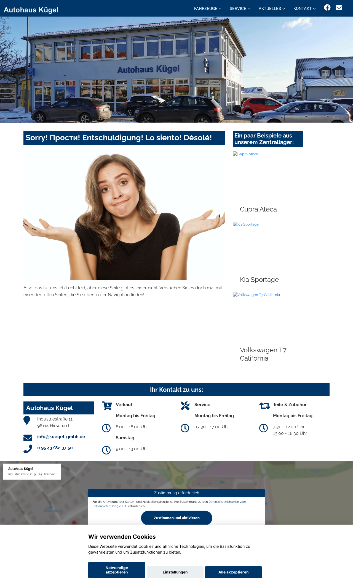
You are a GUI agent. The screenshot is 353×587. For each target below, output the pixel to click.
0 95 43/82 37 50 (55, 447)
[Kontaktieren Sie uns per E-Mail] (339, 8)
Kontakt (302, 8)
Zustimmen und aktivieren (177, 518)
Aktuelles (270, 8)
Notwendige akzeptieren (117, 569)
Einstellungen (175, 572)
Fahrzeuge (205, 8)
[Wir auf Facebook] (327, 8)
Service (238, 8)
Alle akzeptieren (233, 572)
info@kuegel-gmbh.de (61, 436)
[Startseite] (34, 9)
